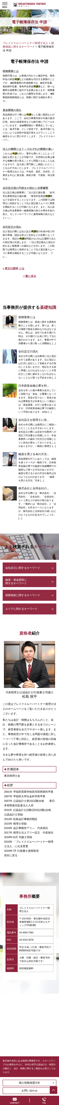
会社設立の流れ (12, 226)
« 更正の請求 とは (13, 268)
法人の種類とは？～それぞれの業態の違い (28, 149)
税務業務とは (11, 71)
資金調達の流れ (12, 110)
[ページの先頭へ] (53, 1090)
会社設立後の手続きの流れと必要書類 (25, 188)
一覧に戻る (29, 276)
